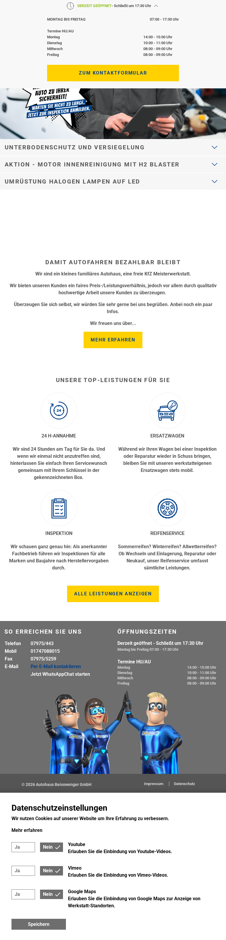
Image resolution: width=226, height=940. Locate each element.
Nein (48, 847)
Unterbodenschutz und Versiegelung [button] (75, 147)
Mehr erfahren (113, 340)
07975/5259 (43, 659)
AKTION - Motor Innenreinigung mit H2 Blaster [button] (92, 164)
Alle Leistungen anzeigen (113, 594)
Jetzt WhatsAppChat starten (60, 674)
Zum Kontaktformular (113, 73)
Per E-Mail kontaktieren (56, 666)
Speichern (38, 924)
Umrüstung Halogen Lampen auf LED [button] (72, 181)
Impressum (154, 784)
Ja (17, 847)
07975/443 (42, 643)
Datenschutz (184, 784)
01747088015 (45, 651)
